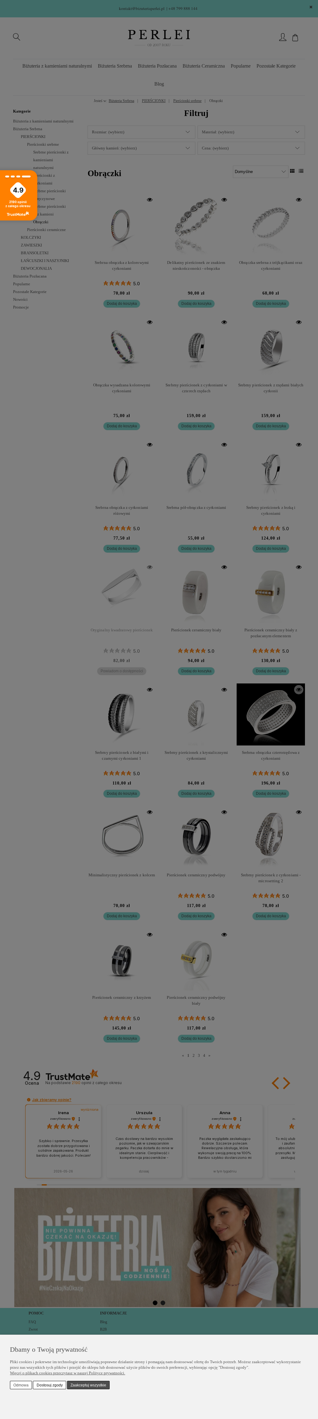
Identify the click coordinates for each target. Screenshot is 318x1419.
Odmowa (21, 1385)
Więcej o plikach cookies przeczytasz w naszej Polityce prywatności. (67, 1373)
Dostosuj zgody (50, 1385)
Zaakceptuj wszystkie (88, 1385)
